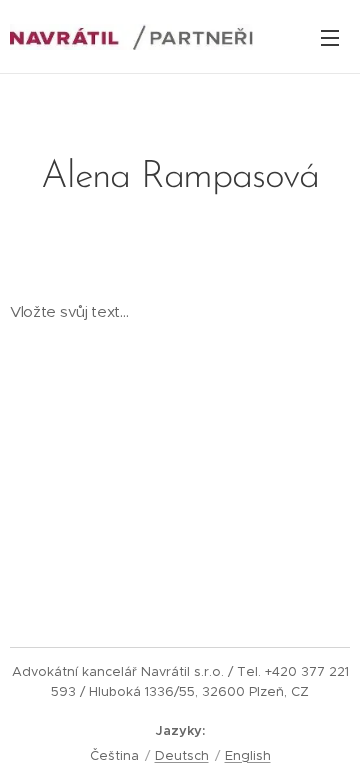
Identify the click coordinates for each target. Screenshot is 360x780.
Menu (330, 37)
